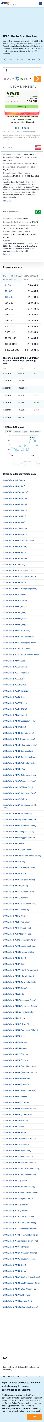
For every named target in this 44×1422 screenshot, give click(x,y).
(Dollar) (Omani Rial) (17, 1114)
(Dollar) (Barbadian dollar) (19, 721)
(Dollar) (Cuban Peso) (17, 813)
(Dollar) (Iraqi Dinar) (16, 922)
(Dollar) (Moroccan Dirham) (20, 1030)
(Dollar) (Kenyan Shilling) (19, 952)
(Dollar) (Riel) (14, 964)
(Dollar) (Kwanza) (16, 691)
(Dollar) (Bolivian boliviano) (20, 757)
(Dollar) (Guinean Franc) (18, 892)
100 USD (31, 60)
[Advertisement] (22, 21)
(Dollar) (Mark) (15, 715)
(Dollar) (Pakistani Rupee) (19, 1138)
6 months (17, 432)
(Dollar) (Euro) (14, 661)
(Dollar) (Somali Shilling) (19, 1187)
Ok (34, 1416)
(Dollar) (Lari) (14, 862)
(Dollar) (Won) (14, 612)
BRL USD (33, 51)
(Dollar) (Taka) (14, 727)
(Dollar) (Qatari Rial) (17, 1150)
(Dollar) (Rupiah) (15, 594)
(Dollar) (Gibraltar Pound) (19, 880)
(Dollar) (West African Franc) (20, 1289)
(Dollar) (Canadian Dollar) (19, 576)
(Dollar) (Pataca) (15, 1060)
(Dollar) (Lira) (14, 564)
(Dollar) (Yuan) (14, 582)
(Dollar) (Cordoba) (16, 1102)
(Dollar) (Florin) (15, 703)
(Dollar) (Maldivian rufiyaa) (20, 1072)
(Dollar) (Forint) (15, 510)
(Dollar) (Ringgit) (15, 624)
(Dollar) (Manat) (15, 709)
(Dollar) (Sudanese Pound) (20, 1175)
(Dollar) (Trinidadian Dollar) (20, 1229)
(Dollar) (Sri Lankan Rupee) (20, 1006)
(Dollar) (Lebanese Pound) (19, 1000)
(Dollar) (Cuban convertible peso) (20, 806)
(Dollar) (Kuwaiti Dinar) (18, 976)
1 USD (11, 60)
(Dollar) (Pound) (15, 504)
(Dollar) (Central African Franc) (21, 1277)
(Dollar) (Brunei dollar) (18, 751)
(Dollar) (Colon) (15, 799)
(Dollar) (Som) (14, 958)
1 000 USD (10, 326)
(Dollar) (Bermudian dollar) (20, 745)
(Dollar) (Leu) (14, 522)
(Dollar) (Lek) (14, 679)
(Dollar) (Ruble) (15, 558)
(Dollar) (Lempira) (16, 910)
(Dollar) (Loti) (14, 1018)
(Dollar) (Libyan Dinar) (17, 1024)
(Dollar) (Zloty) (14, 516)
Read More (7, 200)
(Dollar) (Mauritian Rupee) (20, 1066)
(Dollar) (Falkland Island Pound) (22, 856)
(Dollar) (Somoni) (15, 1211)
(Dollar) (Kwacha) (16, 1078)
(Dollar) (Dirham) (15, 667)
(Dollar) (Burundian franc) (19, 739)
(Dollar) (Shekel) (15, 600)
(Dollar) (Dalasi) (15, 886)
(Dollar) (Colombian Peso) (19, 793)
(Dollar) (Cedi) (14, 874)
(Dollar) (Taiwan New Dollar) (20, 1235)
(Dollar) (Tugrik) (15, 1054)
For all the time (35, 432)
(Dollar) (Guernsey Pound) (19, 868)
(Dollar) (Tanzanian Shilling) (20, 1241)
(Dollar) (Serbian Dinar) (18, 1156)
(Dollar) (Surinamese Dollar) (20, 1193)
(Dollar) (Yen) (14, 480)
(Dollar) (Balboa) (15, 1120)
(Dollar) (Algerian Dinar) (18, 831)
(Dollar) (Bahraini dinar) (18, 733)
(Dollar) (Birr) (14, 843)
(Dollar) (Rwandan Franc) (19, 1162)
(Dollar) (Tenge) (15, 988)
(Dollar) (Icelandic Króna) (18, 540)
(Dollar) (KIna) (14, 1132)
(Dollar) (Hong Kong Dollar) (20, 588)
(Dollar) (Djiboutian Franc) (19, 819)
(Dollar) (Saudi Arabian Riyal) (21, 1169)
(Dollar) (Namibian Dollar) (19, 1090)
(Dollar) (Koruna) (15, 492)
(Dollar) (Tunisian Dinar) (18, 1217)
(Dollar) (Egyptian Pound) (19, 837)
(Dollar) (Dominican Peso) (19, 825)
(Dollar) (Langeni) (16, 1205)
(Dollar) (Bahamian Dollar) (19, 763)
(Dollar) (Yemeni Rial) (17, 1301)
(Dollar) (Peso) (15, 618)
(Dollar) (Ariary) (15, 1042)
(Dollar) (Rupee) (15, 606)
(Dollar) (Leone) (15, 1181)
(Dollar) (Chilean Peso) (18, 787)
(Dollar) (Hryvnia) (16, 1247)
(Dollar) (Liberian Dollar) (18, 1012)
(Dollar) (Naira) (15, 1096)
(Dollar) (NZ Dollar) (16, 631)
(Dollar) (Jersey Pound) (18, 934)
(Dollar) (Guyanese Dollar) (19, 904)
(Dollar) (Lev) (14, 486)
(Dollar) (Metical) (16, 1084)
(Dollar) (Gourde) (15, 916)
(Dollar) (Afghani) (16, 673)
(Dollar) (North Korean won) (20, 970)
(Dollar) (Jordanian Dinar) (19, 946)
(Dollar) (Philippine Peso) (19, 637)
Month (8, 432)
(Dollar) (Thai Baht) (16, 649)
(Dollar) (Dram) (15, 685)
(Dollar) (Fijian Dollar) (17, 850)
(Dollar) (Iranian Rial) (17, 928)
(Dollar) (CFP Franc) (17, 1295)
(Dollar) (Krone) (15, 498)
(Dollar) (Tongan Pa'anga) (19, 1223)
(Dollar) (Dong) (15, 1271)
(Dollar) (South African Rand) (21, 655)
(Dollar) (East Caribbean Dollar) (21, 1283)
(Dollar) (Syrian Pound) (18, 1199)
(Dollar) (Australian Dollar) (19, 570)
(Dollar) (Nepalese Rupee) (19, 1108)
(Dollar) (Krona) (15, 528)
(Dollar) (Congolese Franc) (19, 781)
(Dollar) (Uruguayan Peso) (19, 1259)
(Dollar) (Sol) (14, 1126)
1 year (25, 432)
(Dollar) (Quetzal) (16, 898)
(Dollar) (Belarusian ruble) (19, 775)
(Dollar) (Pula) (14, 769)
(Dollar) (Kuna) (14, 552)
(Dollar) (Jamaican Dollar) (19, 940)
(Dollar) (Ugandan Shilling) (20, 1253)
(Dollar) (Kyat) (15, 1048)
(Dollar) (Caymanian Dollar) (20, 982)
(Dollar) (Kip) (14, 994)
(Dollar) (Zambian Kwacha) (20, 1307)
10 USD (20, 60)
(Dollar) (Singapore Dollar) (19, 643)
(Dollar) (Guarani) (16, 1144)
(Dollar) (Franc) (15, 534)
